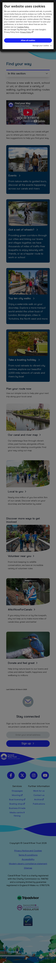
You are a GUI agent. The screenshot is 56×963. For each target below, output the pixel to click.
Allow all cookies (28, 40)
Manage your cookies (41, 45)
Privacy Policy (25, 32)
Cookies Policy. (23, 27)
